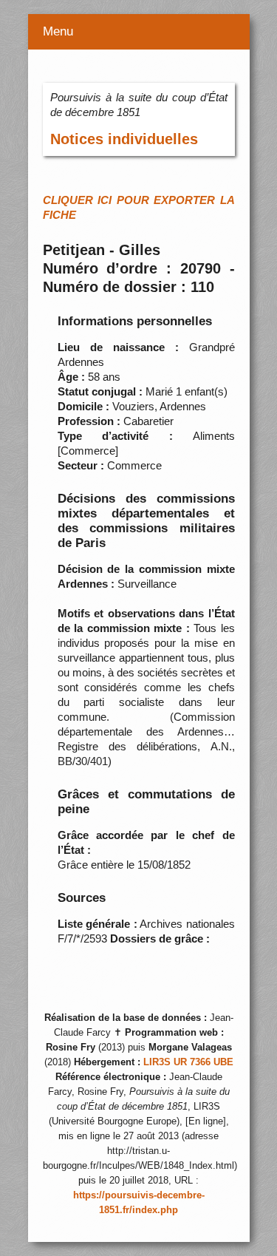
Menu (58, 31)
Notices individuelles (124, 139)
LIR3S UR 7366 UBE (188, 1062)
